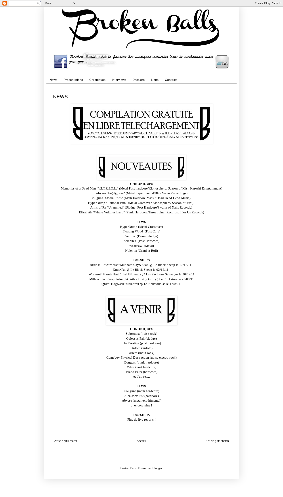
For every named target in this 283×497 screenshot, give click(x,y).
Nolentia (131, 250)
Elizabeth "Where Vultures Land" (102, 212)
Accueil (141, 441)
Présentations (73, 79)
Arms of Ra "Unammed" (107, 207)
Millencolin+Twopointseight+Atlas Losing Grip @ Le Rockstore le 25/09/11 (141, 279)
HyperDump (128, 226)
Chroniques (97, 79)
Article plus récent (65, 441)
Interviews (119, 79)
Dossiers (138, 79)
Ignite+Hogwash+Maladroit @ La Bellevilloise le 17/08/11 (141, 284)
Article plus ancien (217, 441)
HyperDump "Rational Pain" (107, 203)
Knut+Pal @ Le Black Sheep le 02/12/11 (141, 269)
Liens (155, 79)
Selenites (130, 241)
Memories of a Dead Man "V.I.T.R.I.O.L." (89, 188)
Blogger (157, 468)
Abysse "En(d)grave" (110, 193)
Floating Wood (133, 231)
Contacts (171, 79)
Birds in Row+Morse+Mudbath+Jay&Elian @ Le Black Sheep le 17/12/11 (141, 265)
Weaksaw (135, 246)
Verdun (130, 236)
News (53, 79)
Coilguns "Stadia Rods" (107, 198)
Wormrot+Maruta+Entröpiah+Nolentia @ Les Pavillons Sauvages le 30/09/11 (142, 274)
